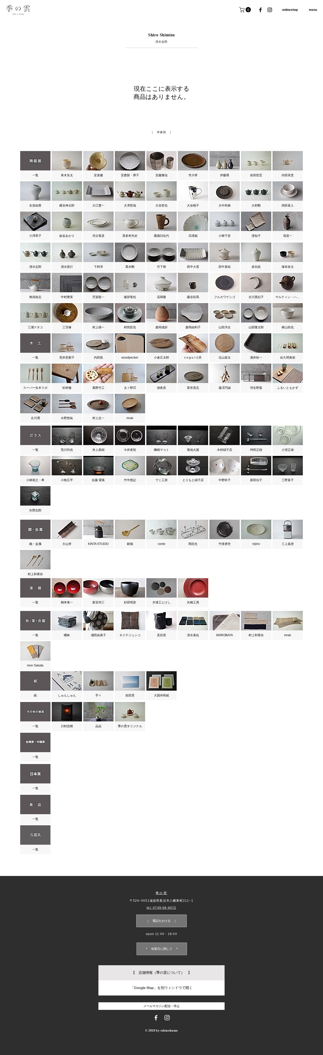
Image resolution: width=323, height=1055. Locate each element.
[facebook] (260, 10)
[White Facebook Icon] (155, 1017)
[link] (245, 9)
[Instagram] (270, 10)
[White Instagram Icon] (167, 1017)
